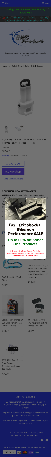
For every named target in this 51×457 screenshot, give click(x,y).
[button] (8, 201)
